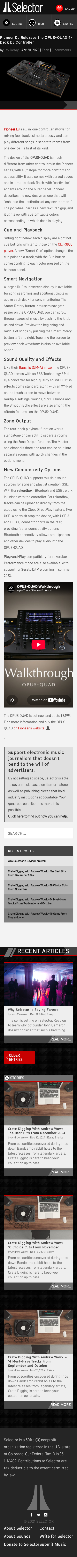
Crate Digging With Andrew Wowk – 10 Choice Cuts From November (37, 1245)
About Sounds (17, 1536)
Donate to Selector (21, 1544)
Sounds (17, 23)
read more (61, 1039)
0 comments (61, 50)
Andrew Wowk (19, 1137)
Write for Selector (56, 1536)
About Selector (18, 1528)
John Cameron (19, 1014)
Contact (46, 1528)
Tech (41, 23)
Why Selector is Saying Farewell (27, 860)
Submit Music (52, 1544)
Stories (68, 23)
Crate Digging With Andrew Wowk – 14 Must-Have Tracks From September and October (37, 1361)
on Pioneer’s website (29, 728)
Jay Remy (11, 50)
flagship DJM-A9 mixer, (36, 367)
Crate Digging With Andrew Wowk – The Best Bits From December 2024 (37, 1131)
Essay (50, 1014)
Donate (70, 9)
